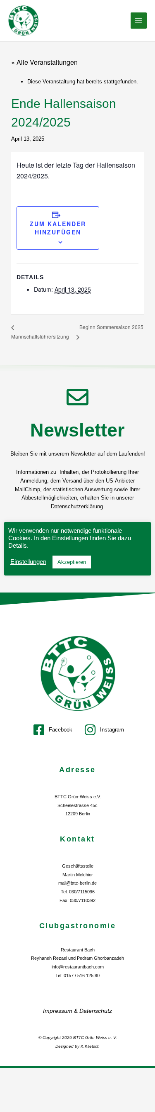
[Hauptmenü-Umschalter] (139, 20)
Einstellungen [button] (28, 561)
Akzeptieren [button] (71, 562)
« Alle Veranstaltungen (44, 62)
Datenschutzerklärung (77, 506)
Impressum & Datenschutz (77, 1010)
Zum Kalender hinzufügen (58, 227)
